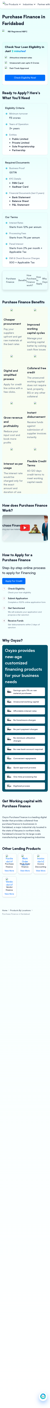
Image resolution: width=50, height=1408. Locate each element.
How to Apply (39, 280)
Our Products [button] (11, 4)
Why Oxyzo (45, 280)
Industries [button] (28, 4)
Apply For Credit (13, 581)
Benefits (22, 280)
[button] (43, 1396)
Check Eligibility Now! (25, 77)
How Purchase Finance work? (31, 280)
